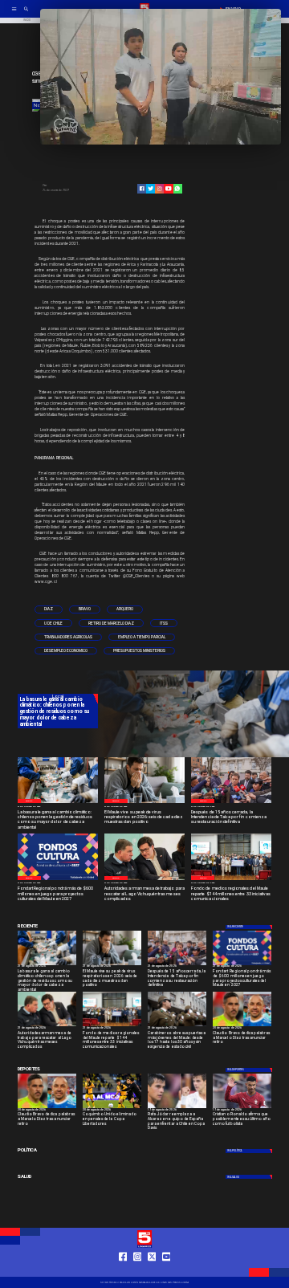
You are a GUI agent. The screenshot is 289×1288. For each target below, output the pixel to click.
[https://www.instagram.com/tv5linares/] (159, 188)
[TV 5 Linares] (26, 13)
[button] (49, 609)
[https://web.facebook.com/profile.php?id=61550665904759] (123, 1270)
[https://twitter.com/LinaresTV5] (152, 1270)
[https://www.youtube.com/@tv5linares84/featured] (168, 188)
